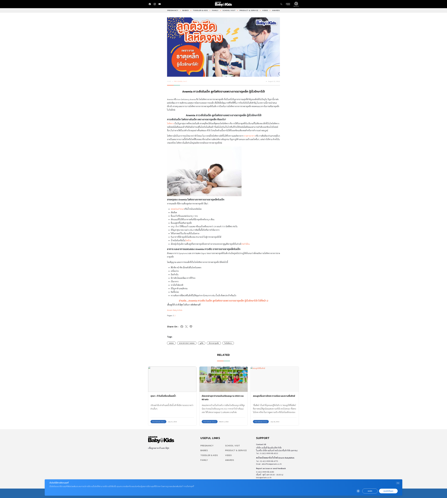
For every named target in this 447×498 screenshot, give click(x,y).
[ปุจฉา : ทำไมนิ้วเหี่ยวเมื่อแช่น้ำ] (172, 379)
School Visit (229, 10)
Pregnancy (172, 10)
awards (276, 10)
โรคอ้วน (188, 240)
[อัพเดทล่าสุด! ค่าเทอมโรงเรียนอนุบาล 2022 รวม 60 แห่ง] (223, 379)
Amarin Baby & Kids (174, 310)
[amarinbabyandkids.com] (223, 4)
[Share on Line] (191, 326)
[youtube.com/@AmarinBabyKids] (159, 4)
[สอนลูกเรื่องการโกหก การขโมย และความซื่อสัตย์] (275, 379)
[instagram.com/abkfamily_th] (154, 4)
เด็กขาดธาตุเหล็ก (214, 343)
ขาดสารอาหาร (249, 136)
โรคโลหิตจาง (228, 343)
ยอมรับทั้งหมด (388, 491)
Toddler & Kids (200, 10)
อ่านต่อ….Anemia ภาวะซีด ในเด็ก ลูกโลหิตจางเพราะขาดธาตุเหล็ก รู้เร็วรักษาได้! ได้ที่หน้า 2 (223, 300)
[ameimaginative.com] (296, 3)
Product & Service (249, 10)
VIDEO (265, 10)
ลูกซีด (201, 343)
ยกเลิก (370, 491)
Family (215, 10)
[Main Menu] (288, 4)
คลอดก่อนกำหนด (177, 209)
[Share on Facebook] (181, 326)
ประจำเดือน (245, 244)
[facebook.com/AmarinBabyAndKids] (150, 4)
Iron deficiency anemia (187, 343)
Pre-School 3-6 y (180, 81)
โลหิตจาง (170, 123)
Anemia (171, 343)
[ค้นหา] (281, 4)
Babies (185, 10)
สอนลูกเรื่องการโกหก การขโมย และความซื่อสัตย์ (274, 395)
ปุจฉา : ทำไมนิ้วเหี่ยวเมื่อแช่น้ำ (163, 395)
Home (169, 81)
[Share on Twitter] (186, 326)
